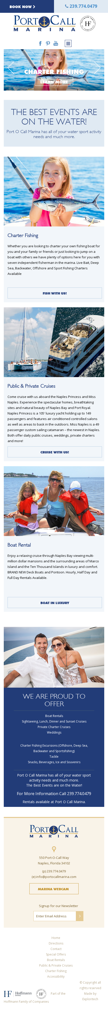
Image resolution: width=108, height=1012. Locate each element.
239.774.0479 (83, 6)
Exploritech (90, 999)
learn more (54, 81)
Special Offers (56, 954)
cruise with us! (54, 452)
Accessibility (56, 976)
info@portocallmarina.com (56, 876)
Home (55, 938)
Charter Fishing (56, 971)
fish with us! (55, 293)
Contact (56, 949)
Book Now (21, 6)
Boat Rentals (56, 960)
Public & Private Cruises (56, 965)
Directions (56, 943)
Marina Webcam (53, 888)
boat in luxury (54, 602)
